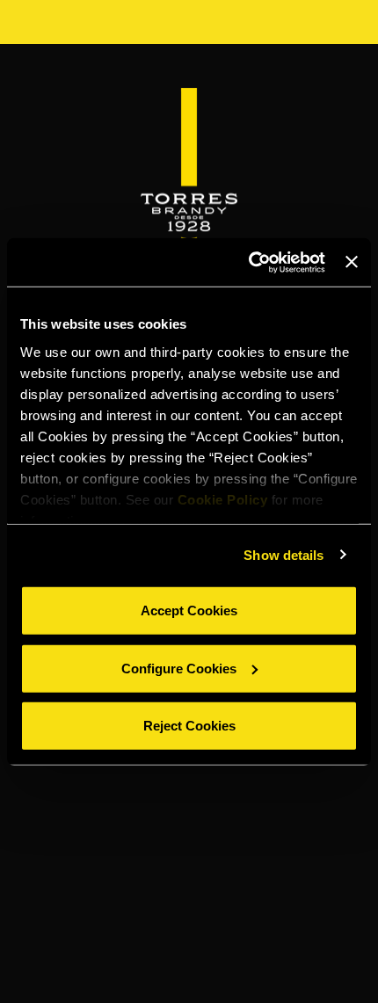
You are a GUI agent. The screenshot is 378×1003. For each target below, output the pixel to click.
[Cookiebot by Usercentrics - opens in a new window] (248, 262)
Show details (283, 554)
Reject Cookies (189, 725)
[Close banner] (351, 262)
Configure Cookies (178, 667)
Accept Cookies (189, 610)
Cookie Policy (223, 498)
